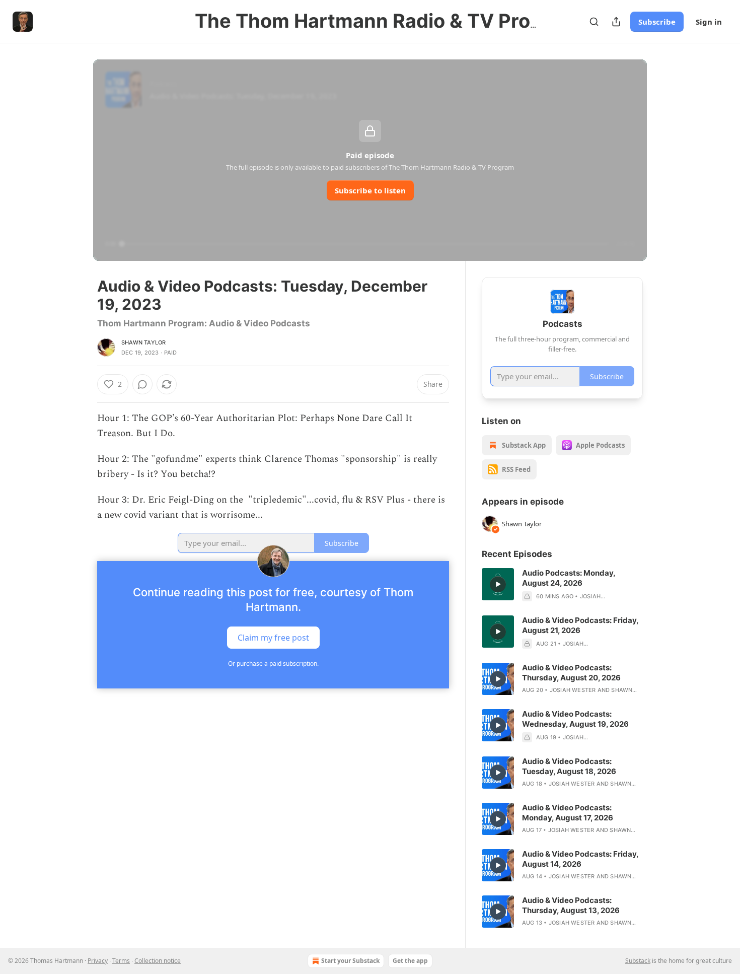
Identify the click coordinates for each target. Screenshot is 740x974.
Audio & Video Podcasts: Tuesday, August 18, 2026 (569, 766)
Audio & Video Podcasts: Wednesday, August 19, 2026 (575, 719)
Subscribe (657, 22)
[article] (562, 584)
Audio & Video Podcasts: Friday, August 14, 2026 (580, 859)
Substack (637, 960)
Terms (121, 960)
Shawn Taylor (143, 342)
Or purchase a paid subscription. (273, 663)
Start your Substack (350, 960)
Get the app (410, 960)
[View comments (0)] (142, 384)
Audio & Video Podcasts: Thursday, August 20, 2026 (571, 672)
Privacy (98, 960)
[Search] (594, 22)
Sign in (709, 22)
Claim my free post (273, 637)
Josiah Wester (573, 689)
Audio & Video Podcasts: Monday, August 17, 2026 (567, 812)
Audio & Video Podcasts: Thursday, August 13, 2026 (571, 905)
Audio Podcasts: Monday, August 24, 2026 (568, 578)
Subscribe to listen (370, 190)
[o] (498, 584)
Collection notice (157, 960)
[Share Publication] (616, 22)
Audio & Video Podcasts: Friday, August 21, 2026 (580, 625)
